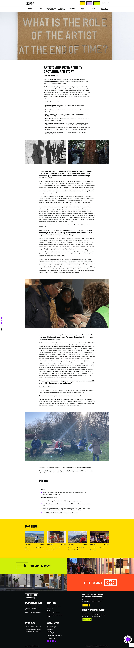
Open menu (51, 11)
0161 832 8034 (51, 638)
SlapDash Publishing (50, 127)
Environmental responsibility (104, 8)
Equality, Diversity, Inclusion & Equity (54, 615)
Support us (72, 8)
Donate (95, 3)
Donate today (86, 620)
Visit (40, 8)
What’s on (29, 8)
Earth (46, 116)
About (82, 8)
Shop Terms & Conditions (53, 613)
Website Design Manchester (92, 646)
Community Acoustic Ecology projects (54, 132)
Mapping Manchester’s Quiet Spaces (54, 123)
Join (82, 3)
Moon (74, 114)
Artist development (61, 8)
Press (48, 610)
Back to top (128, 639)
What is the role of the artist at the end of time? (57, 119)
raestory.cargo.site (86, 467)
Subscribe (85, 605)
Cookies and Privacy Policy (54, 606)
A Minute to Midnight (50, 105)
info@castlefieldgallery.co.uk (54, 635)
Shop (88, 3)
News (93, 8)
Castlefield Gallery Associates (51, 8)
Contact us (50, 608)
